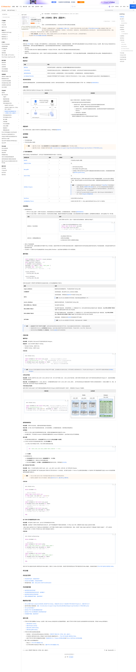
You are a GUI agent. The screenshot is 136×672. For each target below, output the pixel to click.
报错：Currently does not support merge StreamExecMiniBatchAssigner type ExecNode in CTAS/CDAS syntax (76, 148)
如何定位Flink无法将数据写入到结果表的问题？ (36, 611)
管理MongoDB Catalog (31, 629)
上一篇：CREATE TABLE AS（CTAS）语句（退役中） (37, 650)
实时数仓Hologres (28, 187)
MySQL (25, 160)
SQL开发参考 (47, 13)
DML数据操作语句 (54, 13)
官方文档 (4, 10)
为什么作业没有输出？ (30, 607)
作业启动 (64, 462)
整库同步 (26, 67)
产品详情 (113, 21)
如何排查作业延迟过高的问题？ (32, 594)
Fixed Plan (104, 185)
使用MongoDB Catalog (79, 172)
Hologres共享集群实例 (87, 194)
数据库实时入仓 (49, 638)
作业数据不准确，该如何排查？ (32, 613)
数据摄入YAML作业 (64, 28)
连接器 (69, 317)
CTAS (28, 44)
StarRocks (26, 198)
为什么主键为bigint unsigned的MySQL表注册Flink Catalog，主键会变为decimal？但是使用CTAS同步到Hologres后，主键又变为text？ (57, 604)
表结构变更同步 (95, 82)
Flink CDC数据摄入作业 (37, 642)
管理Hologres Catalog (31, 625)
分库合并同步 (27, 70)
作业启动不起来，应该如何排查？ (32, 578)
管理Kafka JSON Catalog (32, 627)
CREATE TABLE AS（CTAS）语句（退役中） (60, 634)
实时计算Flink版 (11, 10)
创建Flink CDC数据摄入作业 (52, 644)
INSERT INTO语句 (88, 186)
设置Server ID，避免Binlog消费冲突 (59, 477)
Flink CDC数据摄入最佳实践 (40, 35)
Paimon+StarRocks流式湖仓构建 (74, 638)
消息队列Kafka (27, 163)
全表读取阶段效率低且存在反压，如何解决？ (35, 592)
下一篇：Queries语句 (109, 650)
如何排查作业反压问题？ (30, 590)
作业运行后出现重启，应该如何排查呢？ (34, 580)
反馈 (72, 656)
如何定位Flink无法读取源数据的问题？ (34, 609)
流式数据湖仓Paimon (29, 201)
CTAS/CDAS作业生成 (93, 28)
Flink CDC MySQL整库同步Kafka (106, 566)
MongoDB (26, 169)
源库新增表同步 (27, 73)
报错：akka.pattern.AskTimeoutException (41, 582)
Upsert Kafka (27, 175)
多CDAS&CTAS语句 (29, 76)
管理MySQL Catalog (31, 623)
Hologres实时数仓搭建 (59, 638)
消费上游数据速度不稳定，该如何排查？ (34, 596)
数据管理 (59, 129)
